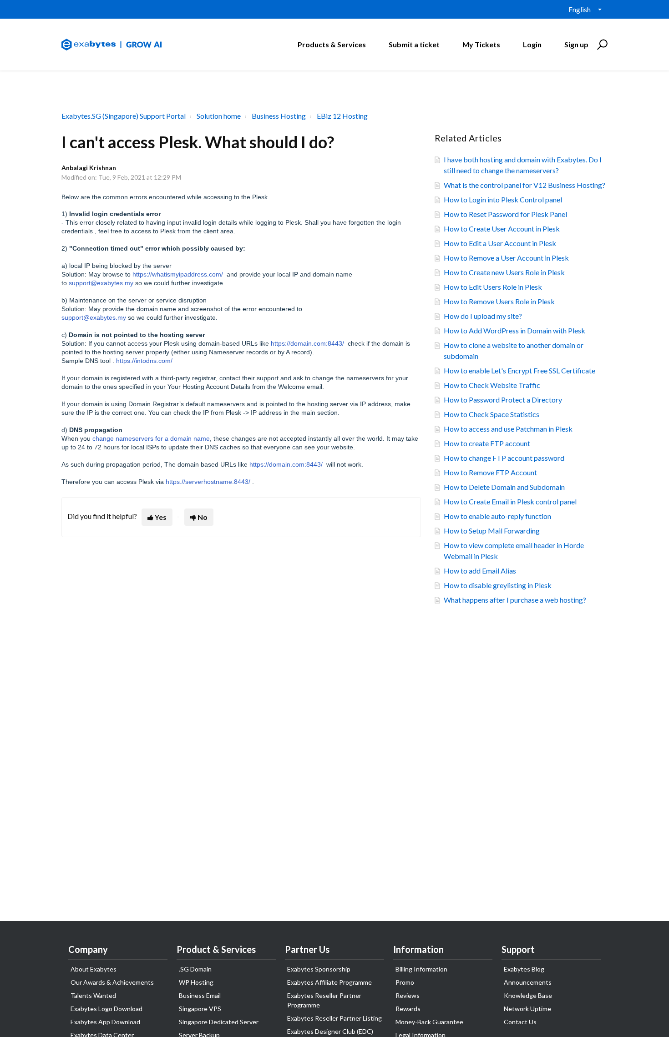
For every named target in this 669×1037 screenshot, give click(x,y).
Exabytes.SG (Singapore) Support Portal (123, 115)
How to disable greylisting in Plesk (498, 585)
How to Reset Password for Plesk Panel (505, 214)
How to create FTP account (487, 443)
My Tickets (481, 44)
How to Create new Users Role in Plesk (504, 272)
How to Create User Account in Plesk (502, 228)
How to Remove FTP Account (490, 472)
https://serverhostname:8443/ (208, 481)
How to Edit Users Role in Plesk (493, 286)
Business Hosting (279, 115)
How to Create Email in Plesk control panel (510, 501)
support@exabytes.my (101, 283)
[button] (601, 44)
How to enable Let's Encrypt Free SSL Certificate (519, 370)
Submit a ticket (414, 44)
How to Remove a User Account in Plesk (506, 257)
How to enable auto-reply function (497, 516)
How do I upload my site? (483, 316)
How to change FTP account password (504, 457)
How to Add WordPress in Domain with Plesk (514, 330)
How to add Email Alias (480, 570)
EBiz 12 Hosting (342, 115)
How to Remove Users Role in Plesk (499, 301)
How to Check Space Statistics (491, 414)
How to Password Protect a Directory (503, 399)
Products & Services (332, 44)
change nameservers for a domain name (151, 438)
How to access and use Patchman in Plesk (508, 428)
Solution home (219, 115)
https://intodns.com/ (144, 360)
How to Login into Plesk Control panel (503, 199)
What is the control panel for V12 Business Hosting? (524, 185)
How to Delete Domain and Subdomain (504, 487)
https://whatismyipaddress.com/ (177, 274)
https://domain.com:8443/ (307, 343)
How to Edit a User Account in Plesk (500, 243)
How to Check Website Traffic (492, 385)
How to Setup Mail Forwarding (492, 530)
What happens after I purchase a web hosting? (515, 599)
